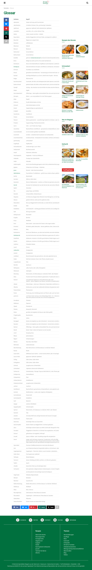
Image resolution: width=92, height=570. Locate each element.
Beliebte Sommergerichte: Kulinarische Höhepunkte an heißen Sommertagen (68, 160)
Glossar (12, 8)
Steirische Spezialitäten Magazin (21, 564)
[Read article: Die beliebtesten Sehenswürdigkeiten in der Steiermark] (68, 178)
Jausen (37, 549)
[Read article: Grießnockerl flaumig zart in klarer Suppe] (68, 75)
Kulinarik (66, 541)
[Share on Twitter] (6, 37)
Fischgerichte (39, 539)
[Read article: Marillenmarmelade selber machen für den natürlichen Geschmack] (68, 49)
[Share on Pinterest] (6, 28)
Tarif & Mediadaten (65, 564)
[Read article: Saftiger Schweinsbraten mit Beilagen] (68, 89)
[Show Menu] (4, 2)
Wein (65, 539)
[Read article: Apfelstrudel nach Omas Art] (82, 75)
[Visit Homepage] (46, 2)
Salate (37, 545)
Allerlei (37, 553)
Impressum (43, 564)
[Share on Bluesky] (6, 24)
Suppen (37, 543)
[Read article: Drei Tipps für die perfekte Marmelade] (82, 153)
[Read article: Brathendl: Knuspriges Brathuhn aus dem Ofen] (68, 104)
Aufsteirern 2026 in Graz (67, 134)
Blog (65, 553)
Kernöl (15, 185)
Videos (66, 555)
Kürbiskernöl (17, 235)
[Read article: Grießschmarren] (82, 104)
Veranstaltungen (69, 535)
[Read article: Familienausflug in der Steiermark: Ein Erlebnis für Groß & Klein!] (82, 178)
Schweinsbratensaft (36, 57)
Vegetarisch (39, 541)
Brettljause (16, 66)
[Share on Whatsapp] (6, 33)
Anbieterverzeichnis (70, 547)
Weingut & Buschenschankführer (74, 549)
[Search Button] (87, 2)
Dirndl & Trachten (69, 545)
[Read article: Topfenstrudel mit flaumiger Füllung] (82, 89)
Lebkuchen (16, 250)
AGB (79, 564)
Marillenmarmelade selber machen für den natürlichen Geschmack (68, 57)
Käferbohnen (17, 173)
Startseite (6, 8)
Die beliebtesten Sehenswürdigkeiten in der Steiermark (68, 186)
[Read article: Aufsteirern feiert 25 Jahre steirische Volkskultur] (82, 128)
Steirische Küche (40, 535)
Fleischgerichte (40, 537)
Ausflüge (66, 537)
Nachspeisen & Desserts (42, 547)
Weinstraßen (67, 551)
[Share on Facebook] (6, 20)
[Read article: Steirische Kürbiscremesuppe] (82, 49)
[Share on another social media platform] (6, 41)
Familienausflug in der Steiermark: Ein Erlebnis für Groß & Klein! (81, 186)
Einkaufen (67, 543)
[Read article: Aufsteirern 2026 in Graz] (68, 128)
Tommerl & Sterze (40, 551)
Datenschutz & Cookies (53, 564)
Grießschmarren (79, 110)
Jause (15, 170)
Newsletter (74, 564)
